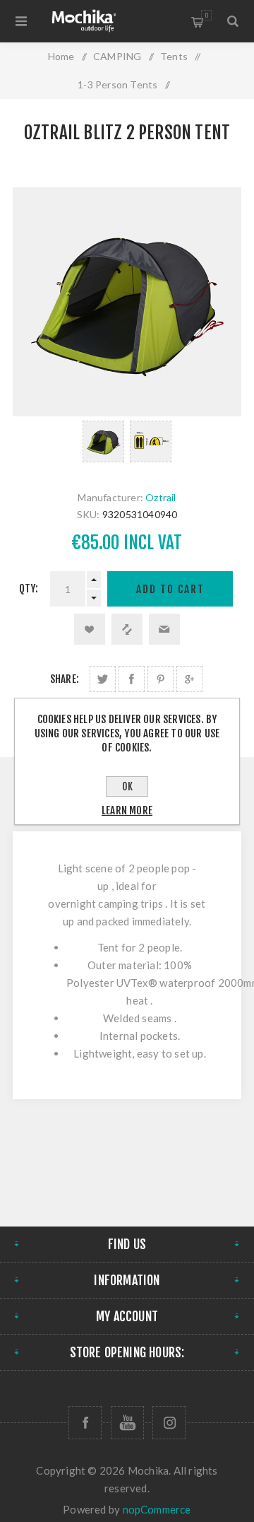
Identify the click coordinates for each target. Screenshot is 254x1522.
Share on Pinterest (160, 679)
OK (127, 786)
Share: (64, 679)
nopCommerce (157, 1509)
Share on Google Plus (189, 679)
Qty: (29, 588)
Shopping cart (206, 15)
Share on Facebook (132, 679)
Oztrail (160, 497)
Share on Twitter (103, 679)
